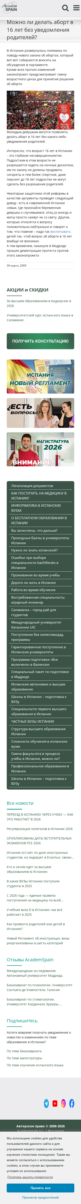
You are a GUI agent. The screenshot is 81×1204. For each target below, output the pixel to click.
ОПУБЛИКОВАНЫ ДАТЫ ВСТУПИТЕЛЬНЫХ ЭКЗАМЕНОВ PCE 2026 (39, 840)
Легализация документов (32, 485)
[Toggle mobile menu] (77, 7)
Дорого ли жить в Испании (33, 582)
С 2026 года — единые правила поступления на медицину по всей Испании (34, 898)
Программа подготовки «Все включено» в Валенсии (34, 662)
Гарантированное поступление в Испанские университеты (38, 649)
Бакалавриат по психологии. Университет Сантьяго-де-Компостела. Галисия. (39, 987)
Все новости (20, 803)
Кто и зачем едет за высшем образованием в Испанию (29, 869)
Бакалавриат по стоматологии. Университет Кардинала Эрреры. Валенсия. (33, 1001)
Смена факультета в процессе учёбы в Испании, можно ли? (35, 756)
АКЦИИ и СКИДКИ (27, 290)
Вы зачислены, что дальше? (34, 530)
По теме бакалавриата (24, 1051)
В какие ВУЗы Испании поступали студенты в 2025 (33, 883)
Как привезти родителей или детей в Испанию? (36, 926)
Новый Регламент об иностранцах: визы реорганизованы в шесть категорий (38, 940)
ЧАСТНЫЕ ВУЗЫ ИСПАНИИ (32, 721)
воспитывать (60, 231)
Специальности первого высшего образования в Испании (38, 711)
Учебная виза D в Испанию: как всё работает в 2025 (34, 912)
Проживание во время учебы (35, 575)
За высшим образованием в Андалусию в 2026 (39, 303)
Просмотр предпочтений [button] (40, 1197)
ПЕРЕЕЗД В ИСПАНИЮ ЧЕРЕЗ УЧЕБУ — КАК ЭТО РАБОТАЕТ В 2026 (40, 816)
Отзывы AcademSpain (30, 960)
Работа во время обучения (33, 589)
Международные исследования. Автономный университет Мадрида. (35, 973)
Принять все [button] (41, 1188)
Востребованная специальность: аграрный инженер (38, 599)
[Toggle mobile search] (65, 7)
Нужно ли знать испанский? (34, 550)
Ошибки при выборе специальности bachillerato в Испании (34, 562)
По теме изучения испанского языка (35, 1065)
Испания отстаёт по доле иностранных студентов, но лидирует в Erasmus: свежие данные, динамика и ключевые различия (40, 855)
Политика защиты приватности (30, 1177)
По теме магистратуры (24, 1058)
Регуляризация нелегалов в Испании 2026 (40, 829)
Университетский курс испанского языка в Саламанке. (40, 317)
